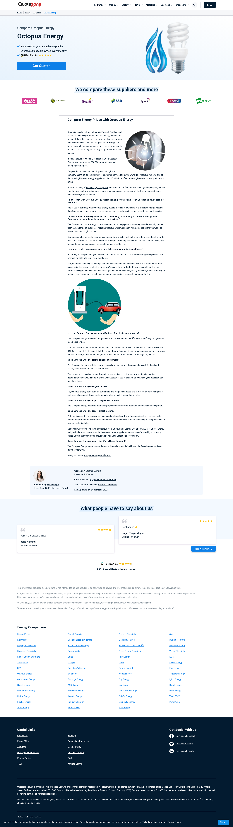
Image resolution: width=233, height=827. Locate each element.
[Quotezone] (29, 5)
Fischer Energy (24, 702)
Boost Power (175, 685)
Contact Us (22, 735)
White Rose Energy (26, 690)
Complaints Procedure (78, 741)
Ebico (70, 657)
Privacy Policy (24, 758)
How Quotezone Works (28, 752)
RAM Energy (175, 690)
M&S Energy (74, 685)
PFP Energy (124, 657)
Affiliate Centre (75, 764)
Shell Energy (125, 429)
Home (19, 13)
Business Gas (74, 651)
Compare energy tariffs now (97, 455)
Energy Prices (23, 634)
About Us (21, 747)
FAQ (70, 758)
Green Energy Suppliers (130, 651)
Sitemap (72, 735)
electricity (72, 165)
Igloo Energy (175, 679)
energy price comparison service (115, 191)
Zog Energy (124, 679)
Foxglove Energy (76, 702)
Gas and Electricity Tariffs (80, 640)
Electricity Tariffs (127, 640)
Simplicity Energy (127, 702)
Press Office (23, 741)
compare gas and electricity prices (147, 224)
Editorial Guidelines (107, 484)
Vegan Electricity (177, 651)
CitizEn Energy (125, 696)
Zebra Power (74, 707)
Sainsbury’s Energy (77, 668)
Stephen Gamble (93, 471)
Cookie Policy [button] (174, 822)
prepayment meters (115, 405)
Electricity (22, 640)
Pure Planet (174, 702)
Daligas (71, 662)
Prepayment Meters (26, 645)
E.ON (171, 657)
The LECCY (174, 696)
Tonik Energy (23, 707)
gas (110, 162)
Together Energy (177, 673)
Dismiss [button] (223, 822)
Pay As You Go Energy (78, 645)
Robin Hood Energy (128, 690)
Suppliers (37, 13)
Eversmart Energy (76, 690)
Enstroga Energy (75, 679)
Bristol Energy (157, 429)
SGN (19, 668)
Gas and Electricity (127, 634)
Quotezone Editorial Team (104, 479)
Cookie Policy (74, 747)
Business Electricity (26, 651)
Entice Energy (23, 696)
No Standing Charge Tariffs (131, 645)
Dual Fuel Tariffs (177, 640)
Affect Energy (125, 673)
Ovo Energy (137, 429)
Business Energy (177, 645)
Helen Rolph (53, 484)
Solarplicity (22, 662)
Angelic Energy (75, 696)
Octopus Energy (24, 673)
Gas (171, 634)
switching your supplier (97, 187)
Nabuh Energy (23, 685)
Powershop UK (126, 668)
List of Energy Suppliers (28, 657)
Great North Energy (26, 679)
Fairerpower (175, 668)
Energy (27, 13)
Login (209, 5)
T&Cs (19, 764)
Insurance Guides (76, 752)
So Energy (73, 673)
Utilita (115, 429)
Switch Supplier (75, 634)
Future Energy (175, 662)
